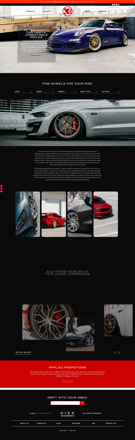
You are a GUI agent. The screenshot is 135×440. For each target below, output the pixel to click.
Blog (59, 423)
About (88, 11)
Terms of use (72, 430)
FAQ (93, 423)
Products (30, 11)
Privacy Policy (63, 430)
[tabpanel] (67, 36)
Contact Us (110, 423)
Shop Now (36, 55)
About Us (24, 423)
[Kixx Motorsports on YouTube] (118, 4)
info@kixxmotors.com (58, 2)
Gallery (46, 11)
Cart (115, 7)
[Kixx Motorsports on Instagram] (117, 4)
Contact (102, 11)
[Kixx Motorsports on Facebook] (113, 4)
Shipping (76, 423)
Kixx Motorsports (43, 413)
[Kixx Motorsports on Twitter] (115, 4)
